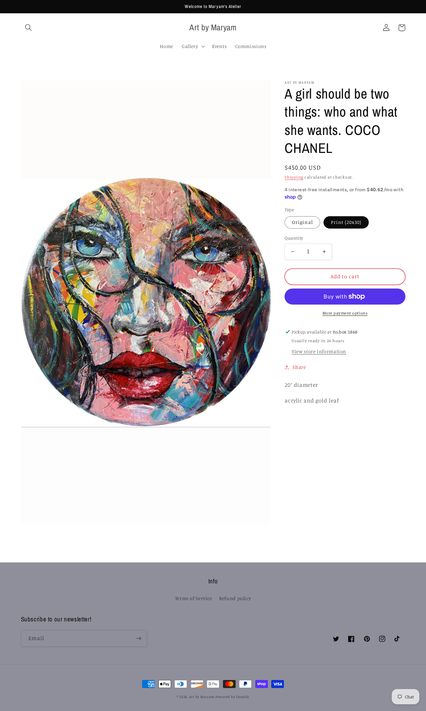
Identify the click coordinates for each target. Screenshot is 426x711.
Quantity (294, 238)
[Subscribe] (138, 638)
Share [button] (299, 367)
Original (302, 222)
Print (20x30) (346, 222)
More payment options (345, 313)
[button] (28, 27)
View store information (319, 351)
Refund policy (235, 598)
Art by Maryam (202, 697)
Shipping (294, 177)
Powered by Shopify (232, 697)
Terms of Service (193, 598)
